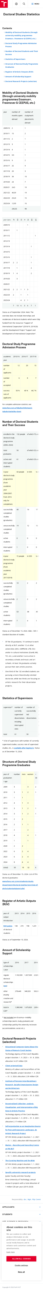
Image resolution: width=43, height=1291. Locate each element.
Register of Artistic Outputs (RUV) (19, 72)
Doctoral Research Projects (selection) (21, 81)
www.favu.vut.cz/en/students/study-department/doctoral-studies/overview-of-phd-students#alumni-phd (20, 885)
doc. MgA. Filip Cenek (32, 1199)
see (5, 986)
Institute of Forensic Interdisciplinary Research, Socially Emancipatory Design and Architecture (21, 1084)
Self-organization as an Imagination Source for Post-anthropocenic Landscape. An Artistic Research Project (23, 1130)
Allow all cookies (21, 1259)
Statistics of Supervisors (15, 59)
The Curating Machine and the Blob (20, 1161)
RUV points (7, 926)
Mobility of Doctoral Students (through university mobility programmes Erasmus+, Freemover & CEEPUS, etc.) (21, 35)
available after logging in (24, 748)
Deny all (21, 1272)
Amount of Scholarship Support (18, 77)
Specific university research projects (20, 1172)
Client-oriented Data (13, 1066)
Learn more (10, 1252)
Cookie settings (21, 1265)
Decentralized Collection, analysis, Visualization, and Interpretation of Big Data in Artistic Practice (21, 1107)
